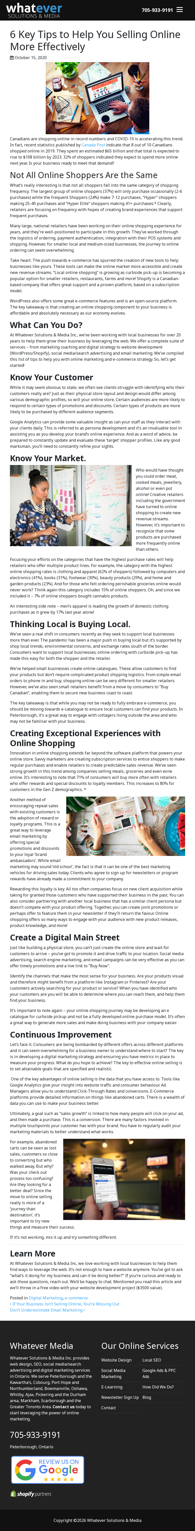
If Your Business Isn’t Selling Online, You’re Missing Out (65, 1304)
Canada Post (94, 145)
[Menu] (180, 9)
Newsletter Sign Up (120, 1397)
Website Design (116, 1360)
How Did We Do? (158, 1387)
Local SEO (151, 1360)
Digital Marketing (46, 1298)
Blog (146, 1397)
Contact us (64, 1406)
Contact (108, 1407)
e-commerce (76, 1298)
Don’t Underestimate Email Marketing (47, 1310)
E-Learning (111, 1387)
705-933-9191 (157, 10)
